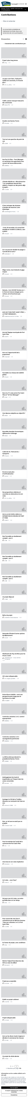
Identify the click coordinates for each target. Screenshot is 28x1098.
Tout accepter (14, 1087)
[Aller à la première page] (10, 4)
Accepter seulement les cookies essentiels (14, 1091)
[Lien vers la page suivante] (16, 1066)
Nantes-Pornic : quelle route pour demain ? (13, 8)
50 (20, 1068)
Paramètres (14, 1095)
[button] (23, 39)
